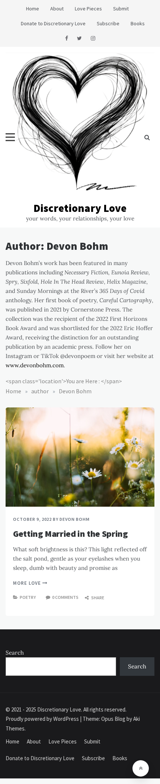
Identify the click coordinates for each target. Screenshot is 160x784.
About (57, 8)
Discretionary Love (80, 208)
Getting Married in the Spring (70, 533)
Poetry (28, 597)
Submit (121, 8)
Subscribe (108, 23)
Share (97, 597)
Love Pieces (88, 8)
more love (27, 583)
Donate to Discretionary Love (53, 23)
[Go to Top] (140, 768)
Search (15, 652)
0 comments (65, 597)
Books (138, 23)
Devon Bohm (75, 519)
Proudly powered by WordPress (43, 718)
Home (32, 8)
